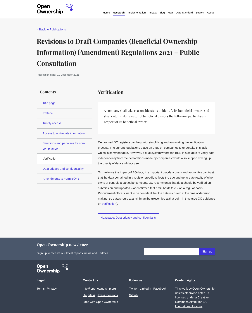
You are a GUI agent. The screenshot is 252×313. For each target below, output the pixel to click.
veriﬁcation (109, 203)
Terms (41, 288)
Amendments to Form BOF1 (61, 178)
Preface (48, 113)
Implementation (137, 12)
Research (119, 12)
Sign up (207, 251)
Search (200, 12)
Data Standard (184, 12)
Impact (153, 12)
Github (133, 295)
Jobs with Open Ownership (100, 301)
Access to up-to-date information (64, 133)
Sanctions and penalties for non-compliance (64, 146)
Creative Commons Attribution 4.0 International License (192, 302)
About (210, 12)
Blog (162, 12)
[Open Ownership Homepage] (55, 9)
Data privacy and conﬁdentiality (63, 168)
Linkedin (145, 288)
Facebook (159, 288)
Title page (49, 103)
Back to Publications (51, 29)
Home (106, 12)
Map (170, 12)
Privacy (52, 288)
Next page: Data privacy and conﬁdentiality (128, 217)
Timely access (52, 123)
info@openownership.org (99, 288)
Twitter (133, 288)
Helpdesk (89, 295)
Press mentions (108, 295)
